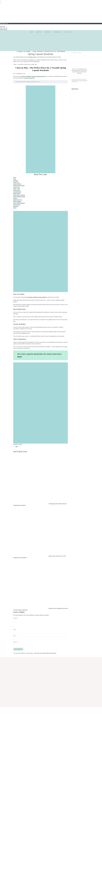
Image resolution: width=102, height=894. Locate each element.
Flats (14, 179)
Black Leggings (17, 201)
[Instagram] (51, 35)
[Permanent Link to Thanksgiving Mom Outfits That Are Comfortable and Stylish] (31, 503)
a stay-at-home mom (29, 78)
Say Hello (2, 26)
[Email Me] (51, 46)
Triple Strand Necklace (19, 203)
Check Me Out (3, 28)
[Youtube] (51, 43)
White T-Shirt (16, 188)
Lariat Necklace (17, 183)
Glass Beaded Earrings (19, 196)
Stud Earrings (16, 204)
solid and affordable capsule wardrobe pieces (32, 76)
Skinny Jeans (16, 190)
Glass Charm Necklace (19, 195)
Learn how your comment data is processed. (45, 653)
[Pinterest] (51, 38)
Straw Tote (16, 182)
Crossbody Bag (17, 191)
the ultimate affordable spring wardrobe (36, 297)
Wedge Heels (16, 193)
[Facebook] (51, 40)
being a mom (32, 57)
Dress (14, 177)
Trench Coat (16, 187)
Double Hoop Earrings (19, 185)
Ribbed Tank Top (17, 199)
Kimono (15, 198)
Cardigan (15, 180)
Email (15, 635)
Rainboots (15, 206)
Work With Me (3, 29)
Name (14, 629)
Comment (15, 618)
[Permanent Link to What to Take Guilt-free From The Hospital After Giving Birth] (31, 556)
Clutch (15, 207)
